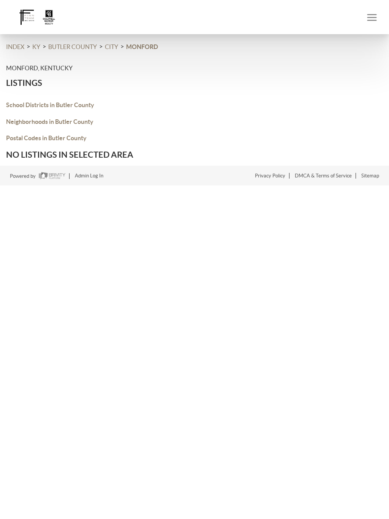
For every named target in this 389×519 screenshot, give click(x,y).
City (111, 46)
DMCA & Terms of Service (323, 176)
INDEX (15, 46)
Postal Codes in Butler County (46, 137)
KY (36, 46)
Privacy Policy (270, 176)
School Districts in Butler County (50, 104)
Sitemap (370, 176)
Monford (142, 46)
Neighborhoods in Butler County (49, 121)
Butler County (72, 46)
